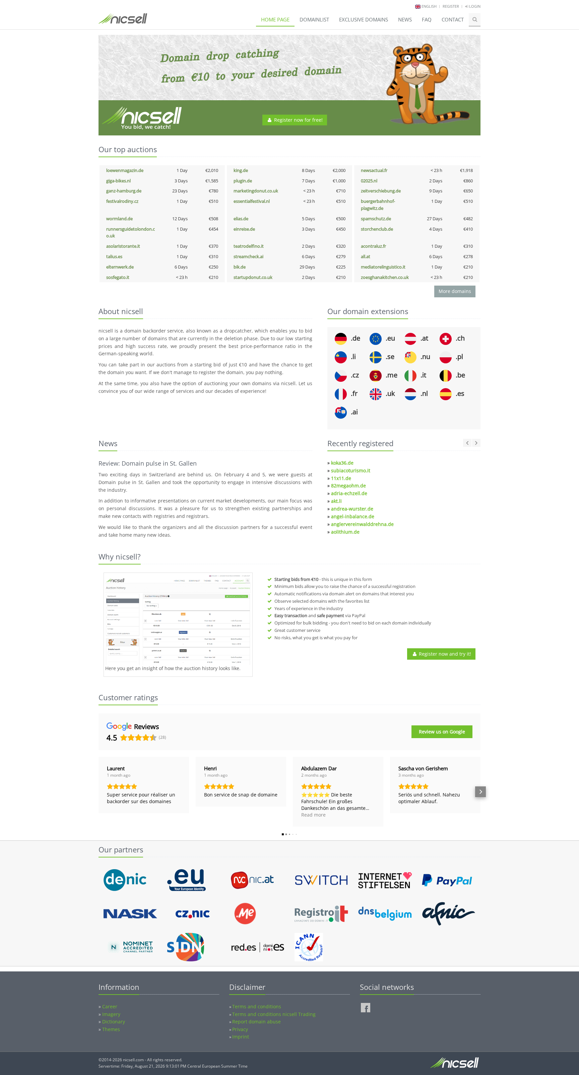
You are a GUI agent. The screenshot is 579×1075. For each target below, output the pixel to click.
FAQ (427, 19)
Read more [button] (313, 815)
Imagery (111, 1014)
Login (474, 6)
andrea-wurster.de (352, 508)
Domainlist (314, 19)
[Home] (122, 21)
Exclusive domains (363, 19)
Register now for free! (298, 120)
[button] (98, 791)
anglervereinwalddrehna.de (362, 524)
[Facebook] (365, 1007)
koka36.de (342, 463)
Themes (111, 1029)
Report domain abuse (256, 1021)
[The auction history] (178, 619)
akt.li (336, 501)
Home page (275, 19)
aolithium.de (345, 532)
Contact (453, 19)
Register (451, 6)
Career (109, 1006)
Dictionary (113, 1021)
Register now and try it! (444, 654)
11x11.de (341, 478)
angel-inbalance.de (352, 516)
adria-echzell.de (349, 493)
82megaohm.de (348, 485)
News (405, 19)
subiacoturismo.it (350, 470)
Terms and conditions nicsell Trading (274, 1014)
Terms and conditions (256, 1006)
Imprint (240, 1036)
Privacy (240, 1029)
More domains (455, 291)
